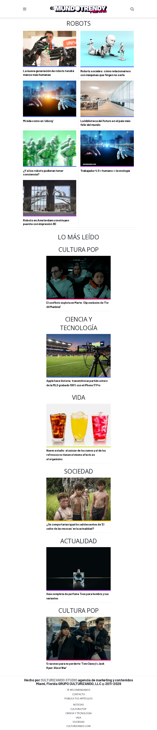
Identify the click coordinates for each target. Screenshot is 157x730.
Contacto (78, 694)
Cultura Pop (78, 709)
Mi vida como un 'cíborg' (38, 121)
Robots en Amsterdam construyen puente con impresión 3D (46, 222)
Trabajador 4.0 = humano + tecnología (105, 170)
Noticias (78, 704)
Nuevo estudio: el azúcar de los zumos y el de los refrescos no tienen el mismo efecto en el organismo (76, 455)
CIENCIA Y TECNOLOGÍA (78, 713)
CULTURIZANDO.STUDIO (59, 680)
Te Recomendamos (78, 690)
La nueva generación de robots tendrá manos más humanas (48, 72)
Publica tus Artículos (79, 698)
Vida (78, 717)
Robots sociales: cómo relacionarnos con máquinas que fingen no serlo (105, 72)
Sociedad (78, 721)
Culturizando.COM (78, 726)
